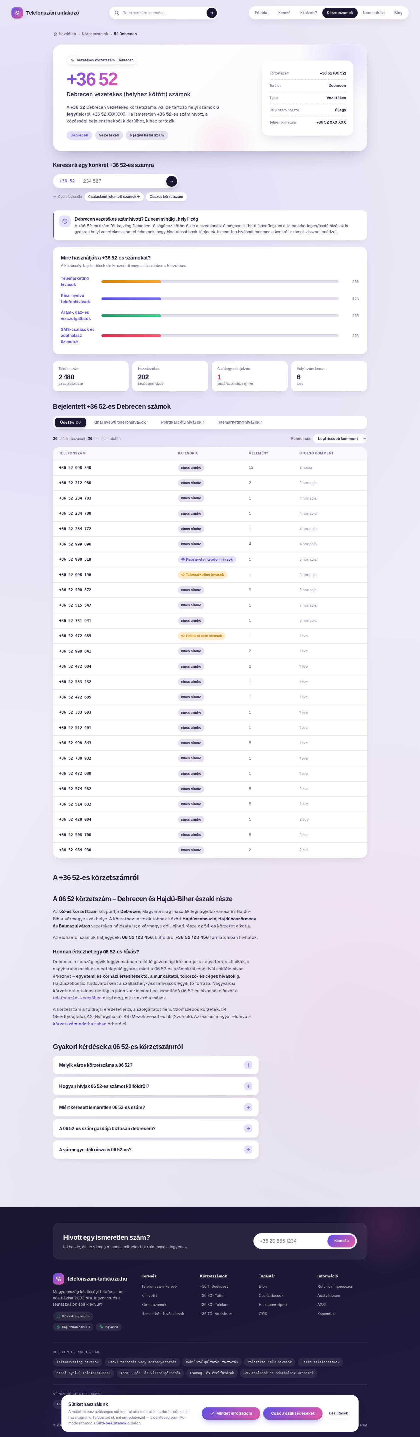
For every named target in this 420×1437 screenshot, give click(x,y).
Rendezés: (300, 438)
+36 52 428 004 (75, 819)
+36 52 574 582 (75, 788)
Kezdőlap (67, 34)
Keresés (341, 1241)
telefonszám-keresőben (77, 997)
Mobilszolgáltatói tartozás (212, 1362)
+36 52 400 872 (75, 589)
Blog (398, 13)
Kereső (284, 13)
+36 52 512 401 (75, 727)
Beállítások (338, 1413)
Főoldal (262, 13)
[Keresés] (212, 13)
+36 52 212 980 (75, 482)
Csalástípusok (271, 1295)
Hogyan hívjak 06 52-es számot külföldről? (104, 1086)
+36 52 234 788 (75, 513)
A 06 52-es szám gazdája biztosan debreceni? (107, 1128)
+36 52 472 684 (75, 666)
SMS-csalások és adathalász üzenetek (78, 335)
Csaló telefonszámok (320, 1362)
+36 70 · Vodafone (216, 1314)
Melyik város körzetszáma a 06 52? (96, 1065)
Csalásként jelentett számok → (114, 197)
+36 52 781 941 (75, 620)
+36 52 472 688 (75, 773)
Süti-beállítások (111, 1423)
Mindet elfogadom (234, 1413)
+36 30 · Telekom (214, 1305)
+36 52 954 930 (75, 849)
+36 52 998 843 (75, 742)
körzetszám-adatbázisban (80, 1023)
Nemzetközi (374, 13)
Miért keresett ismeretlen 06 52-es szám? (102, 1107)
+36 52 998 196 (75, 574)
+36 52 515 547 (75, 605)
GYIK (263, 1314)
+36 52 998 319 (75, 559)
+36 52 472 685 (75, 697)
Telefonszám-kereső (159, 1286)
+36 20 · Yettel (212, 1295)
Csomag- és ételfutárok (212, 1373)
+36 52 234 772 (75, 528)
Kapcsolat (326, 1314)
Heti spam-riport (273, 1305)
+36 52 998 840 (75, 467)
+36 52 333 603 (75, 712)
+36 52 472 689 (75, 635)
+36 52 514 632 (75, 804)
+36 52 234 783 (75, 498)
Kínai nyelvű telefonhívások (121, 422)
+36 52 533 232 (75, 681)
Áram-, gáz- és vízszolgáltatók (150, 1373)
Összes (70, 422)
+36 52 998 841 (75, 651)
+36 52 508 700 (75, 834)
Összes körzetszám (166, 197)
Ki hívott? (308, 13)
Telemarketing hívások (239, 422)
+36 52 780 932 (75, 758)
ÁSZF (322, 1305)
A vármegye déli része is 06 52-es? (95, 1149)
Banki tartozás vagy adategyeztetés (142, 1362)
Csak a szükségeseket (293, 1413)
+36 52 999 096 (75, 544)
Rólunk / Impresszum (335, 1286)
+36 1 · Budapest (214, 1286)
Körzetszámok (340, 13)
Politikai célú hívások (182, 422)
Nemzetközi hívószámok (162, 1314)
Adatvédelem (328, 1295)
